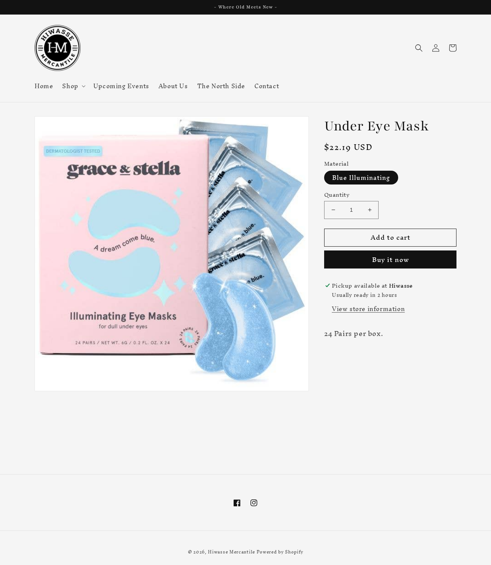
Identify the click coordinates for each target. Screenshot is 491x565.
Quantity (336, 195)
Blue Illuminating (361, 177)
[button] (73, 86)
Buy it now (390, 259)
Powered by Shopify (280, 552)
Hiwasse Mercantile (231, 552)
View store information (368, 308)
